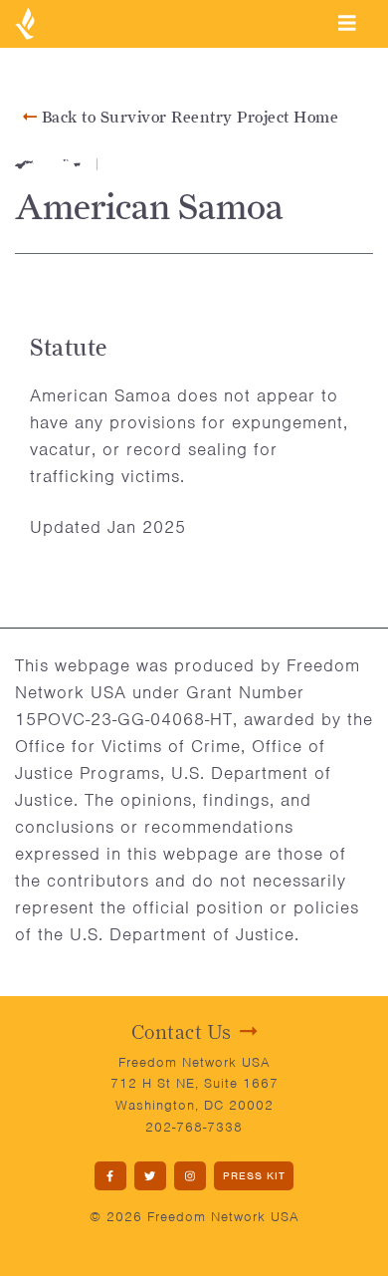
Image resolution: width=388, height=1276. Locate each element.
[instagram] (190, 1175)
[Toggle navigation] (347, 23)
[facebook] (110, 1175)
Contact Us (181, 1032)
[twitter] (150, 1175)
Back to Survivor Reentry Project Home (187, 117)
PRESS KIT (254, 1175)
